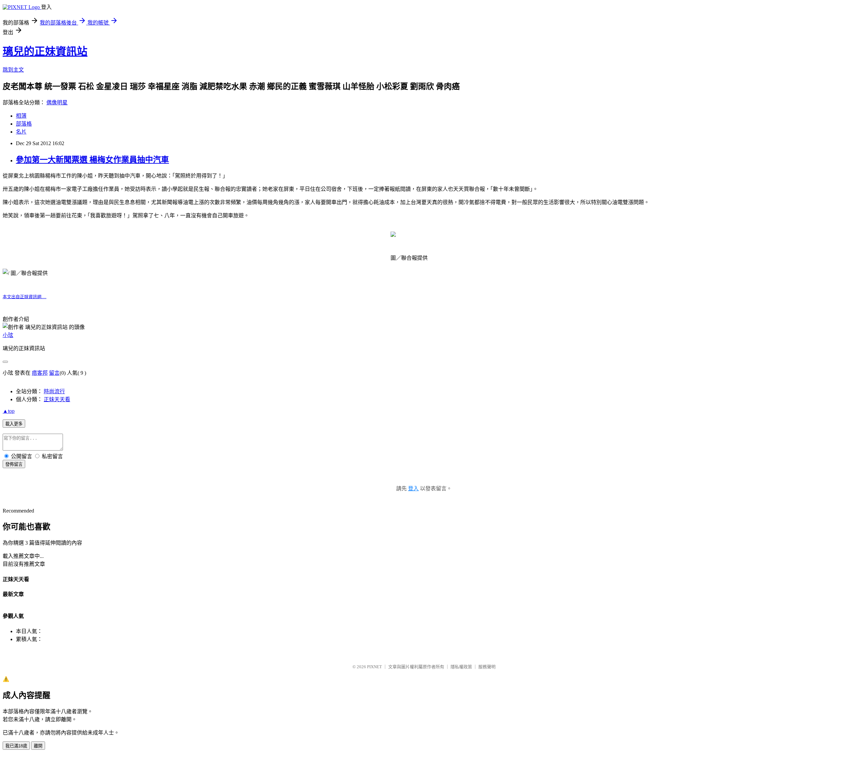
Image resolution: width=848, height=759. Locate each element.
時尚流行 (54, 391)
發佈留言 (14, 464)
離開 (38, 745)
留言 (54, 373)
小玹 (8, 335)
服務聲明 (487, 666)
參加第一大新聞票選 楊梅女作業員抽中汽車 (92, 159)
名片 (21, 132)
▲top (9, 411)
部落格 (24, 124)
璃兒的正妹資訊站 (45, 51)
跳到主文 (13, 70)
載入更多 (14, 423)
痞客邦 (40, 373)
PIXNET (374, 666)
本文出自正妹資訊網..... (24, 296)
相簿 (21, 116)
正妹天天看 (57, 399)
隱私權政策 (461, 666)
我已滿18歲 (16, 745)
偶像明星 (57, 102)
